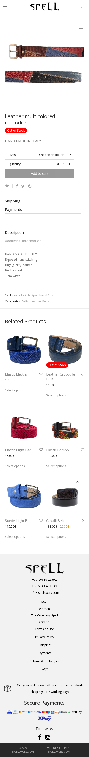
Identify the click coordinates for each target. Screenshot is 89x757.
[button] (5, 751)
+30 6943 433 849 (44, 586)
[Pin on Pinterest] (30, 186)
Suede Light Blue (18, 520)
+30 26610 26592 (44, 579)
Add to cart (39, 173)
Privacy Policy (44, 637)
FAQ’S (44, 669)
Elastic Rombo (57, 450)
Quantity (15, 164)
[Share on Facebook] (17, 186)
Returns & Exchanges (44, 661)
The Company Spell (44, 615)
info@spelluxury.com (44, 592)
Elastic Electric (16, 374)
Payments (44, 653)
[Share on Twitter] (23, 186)
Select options (15, 390)
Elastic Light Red (18, 450)
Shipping (44, 645)
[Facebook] (39, 737)
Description (14, 232)
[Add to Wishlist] (9, 186)
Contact (44, 622)
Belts (25, 301)
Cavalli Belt (55, 520)
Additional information (23, 241)
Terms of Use (44, 629)
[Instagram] (48, 737)
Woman (44, 609)
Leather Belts (39, 301)
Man (44, 602)
